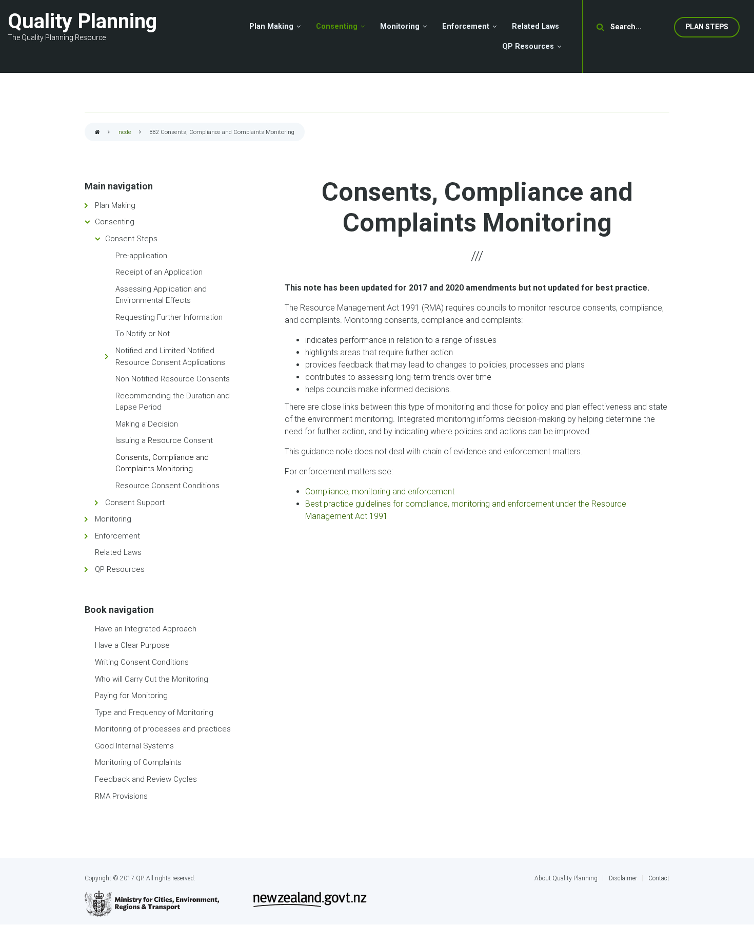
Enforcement (117, 536)
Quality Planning (82, 21)
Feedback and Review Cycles (146, 779)
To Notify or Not (142, 333)
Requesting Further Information (169, 317)
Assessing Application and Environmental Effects (161, 294)
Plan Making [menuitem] (271, 26)
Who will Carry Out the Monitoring (151, 679)
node (124, 132)
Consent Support (135, 502)
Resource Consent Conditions (167, 485)
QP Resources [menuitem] (528, 46)
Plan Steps (706, 27)
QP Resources (120, 569)
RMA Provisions (121, 796)
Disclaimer (623, 878)
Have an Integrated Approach (145, 628)
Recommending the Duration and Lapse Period (172, 401)
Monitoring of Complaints (138, 762)
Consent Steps (131, 238)
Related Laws (118, 552)
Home (97, 132)
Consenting (114, 221)
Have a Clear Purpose (132, 645)
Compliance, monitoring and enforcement (379, 491)
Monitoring (113, 519)
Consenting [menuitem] (337, 26)
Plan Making (115, 205)
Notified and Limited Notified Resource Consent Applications (170, 356)
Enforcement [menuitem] (465, 26)
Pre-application (141, 255)
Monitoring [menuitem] (400, 26)
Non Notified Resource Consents (172, 378)
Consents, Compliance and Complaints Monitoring (162, 463)
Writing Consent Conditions (142, 662)
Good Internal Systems (134, 745)
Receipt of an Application (159, 272)
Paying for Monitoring (131, 695)
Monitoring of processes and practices (163, 729)
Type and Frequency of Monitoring (154, 712)
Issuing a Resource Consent (164, 440)
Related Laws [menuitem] (535, 26)
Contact (658, 878)
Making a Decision (146, 424)
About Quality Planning (566, 878)
